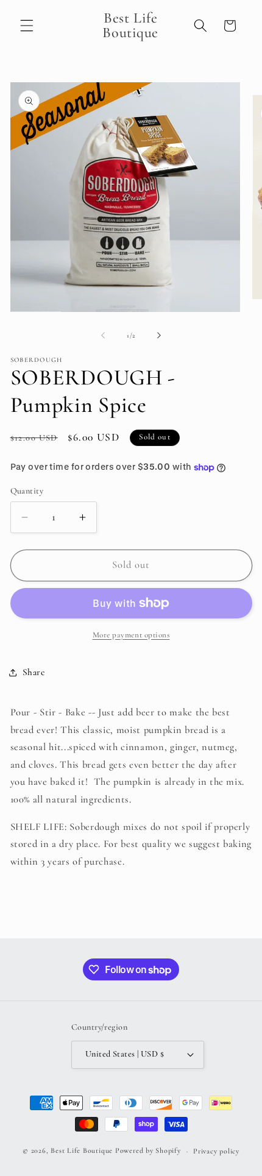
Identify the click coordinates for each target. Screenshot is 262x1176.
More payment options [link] (131, 635)
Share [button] (34, 672)
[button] (26, 25)
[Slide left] (103, 335)
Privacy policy (216, 1151)
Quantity (27, 491)
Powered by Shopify (148, 1151)
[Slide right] (159, 335)
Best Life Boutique (82, 1151)
